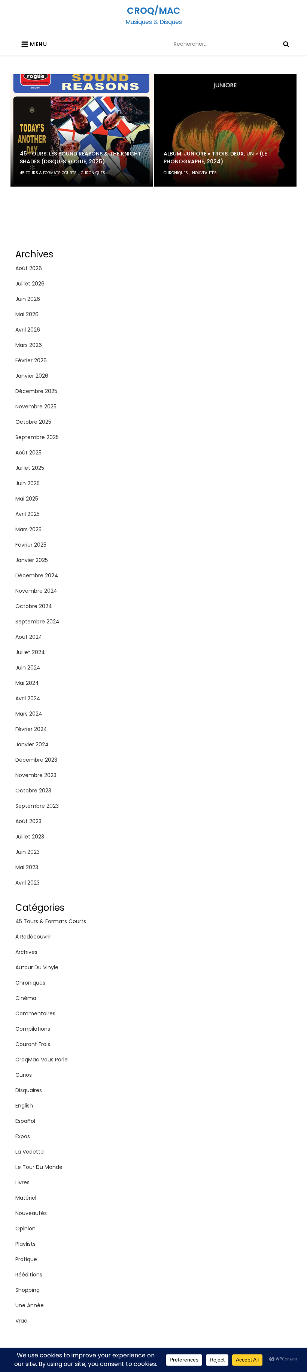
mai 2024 (27, 683)
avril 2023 (27, 882)
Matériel (25, 1198)
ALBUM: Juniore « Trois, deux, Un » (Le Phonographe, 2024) (215, 157)
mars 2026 (28, 345)
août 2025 (28, 452)
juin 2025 (27, 483)
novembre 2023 (36, 775)
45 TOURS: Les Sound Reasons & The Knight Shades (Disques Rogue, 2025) (80, 157)
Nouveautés (204, 172)
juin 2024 (27, 667)
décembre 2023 (36, 760)
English (24, 1105)
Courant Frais (32, 1044)
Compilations (32, 1029)
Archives (26, 952)
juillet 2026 (30, 283)
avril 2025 (27, 514)
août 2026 (28, 268)
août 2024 (28, 637)
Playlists (25, 1244)
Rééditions (28, 1274)
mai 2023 (26, 867)
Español (25, 1121)
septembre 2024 (37, 621)
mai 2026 (27, 314)
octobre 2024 (33, 606)
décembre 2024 (36, 575)
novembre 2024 (36, 591)
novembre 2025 (36, 406)
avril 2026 (27, 329)
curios (23, 1075)
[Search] (286, 44)
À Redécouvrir (33, 936)
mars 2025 (28, 529)
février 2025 (30, 545)
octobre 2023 (33, 790)
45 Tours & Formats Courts (48, 172)
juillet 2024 (30, 652)
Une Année (29, 1305)
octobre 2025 (33, 422)
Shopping (27, 1290)
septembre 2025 (37, 437)
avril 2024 (27, 698)
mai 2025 (26, 498)
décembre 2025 (36, 391)
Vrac (21, 1320)
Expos (22, 1136)
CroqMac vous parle (41, 1059)
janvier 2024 (32, 744)
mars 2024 (28, 713)
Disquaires (28, 1090)
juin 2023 (27, 852)
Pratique (26, 1259)
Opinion (25, 1228)
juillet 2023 (29, 836)
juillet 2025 (29, 468)
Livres (22, 1182)
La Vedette (29, 1151)
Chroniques (93, 172)
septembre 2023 (37, 806)
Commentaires (35, 1013)
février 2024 (31, 729)
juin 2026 (27, 299)
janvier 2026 (31, 376)
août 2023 (28, 821)
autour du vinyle (36, 967)
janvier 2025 (31, 560)
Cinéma (25, 998)
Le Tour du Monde (39, 1167)
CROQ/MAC (153, 10)
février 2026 (31, 360)
